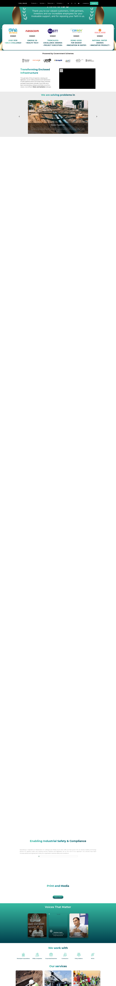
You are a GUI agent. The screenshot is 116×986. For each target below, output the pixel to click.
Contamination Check (23, 981)
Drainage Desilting (51, 984)
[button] (37, 3)
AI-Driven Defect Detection (82, 982)
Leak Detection (22, 979)
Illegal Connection (22, 982)
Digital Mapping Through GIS (83, 984)
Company (59, 3)
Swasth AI (94, 3)
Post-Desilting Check (35, 979)
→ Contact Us (85, 3)
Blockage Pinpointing (23, 984)
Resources (50, 3)
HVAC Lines (33, 984)
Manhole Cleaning (51, 981)
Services (42, 3)
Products (33, 3)
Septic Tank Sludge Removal (54, 983)
